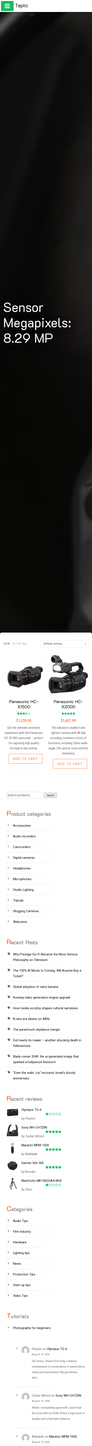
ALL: (25, 643)
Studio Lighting (23, 890)
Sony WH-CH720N (68, 1395)
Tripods (18, 900)
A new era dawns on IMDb (31, 1019)
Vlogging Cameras (26, 911)
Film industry (22, 1232)
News (17, 1264)
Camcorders (22, 847)
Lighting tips (21, 1253)
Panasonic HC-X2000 (68, 704)
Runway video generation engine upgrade (41, 997)
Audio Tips (20, 1221)
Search (50, 795)
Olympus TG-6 (57, 1349)
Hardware (20, 1242)
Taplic (21, 5)
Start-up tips (22, 1285)
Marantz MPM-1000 (63, 1437)
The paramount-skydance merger (36, 1029)
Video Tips (20, 1296)
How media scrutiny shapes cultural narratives (45, 1008)
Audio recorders (24, 836)
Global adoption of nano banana (35, 987)
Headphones (22, 868)
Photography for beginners (32, 1328)
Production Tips (24, 1274)
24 (18, 643)
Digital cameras (24, 858)
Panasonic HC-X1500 (23, 704)
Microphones (22, 879)
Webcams (20, 922)
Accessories (22, 826)
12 (13, 643)
